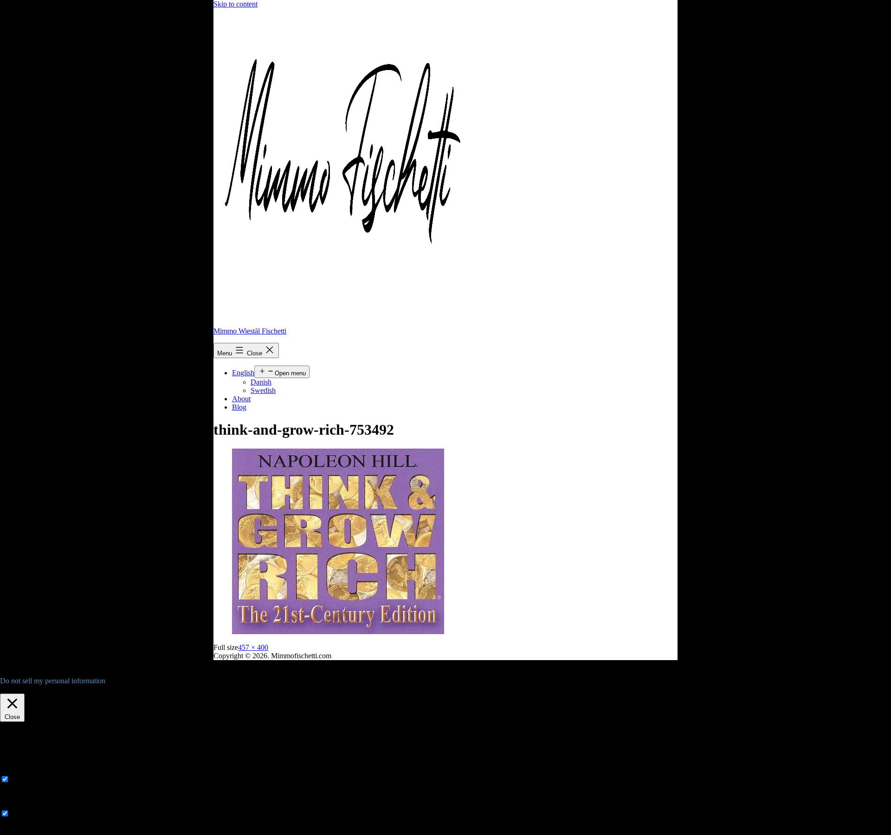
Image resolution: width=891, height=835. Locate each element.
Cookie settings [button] (24, 689)
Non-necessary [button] (22, 805)
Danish (261, 382)
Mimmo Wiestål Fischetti (249, 331)
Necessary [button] (15, 770)
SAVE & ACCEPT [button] (28, 831)
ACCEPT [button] (66, 689)
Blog (239, 407)
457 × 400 (253, 647)
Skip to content (235, 4)
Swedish (263, 390)
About (241, 399)
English (243, 373)
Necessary (26, 780)
